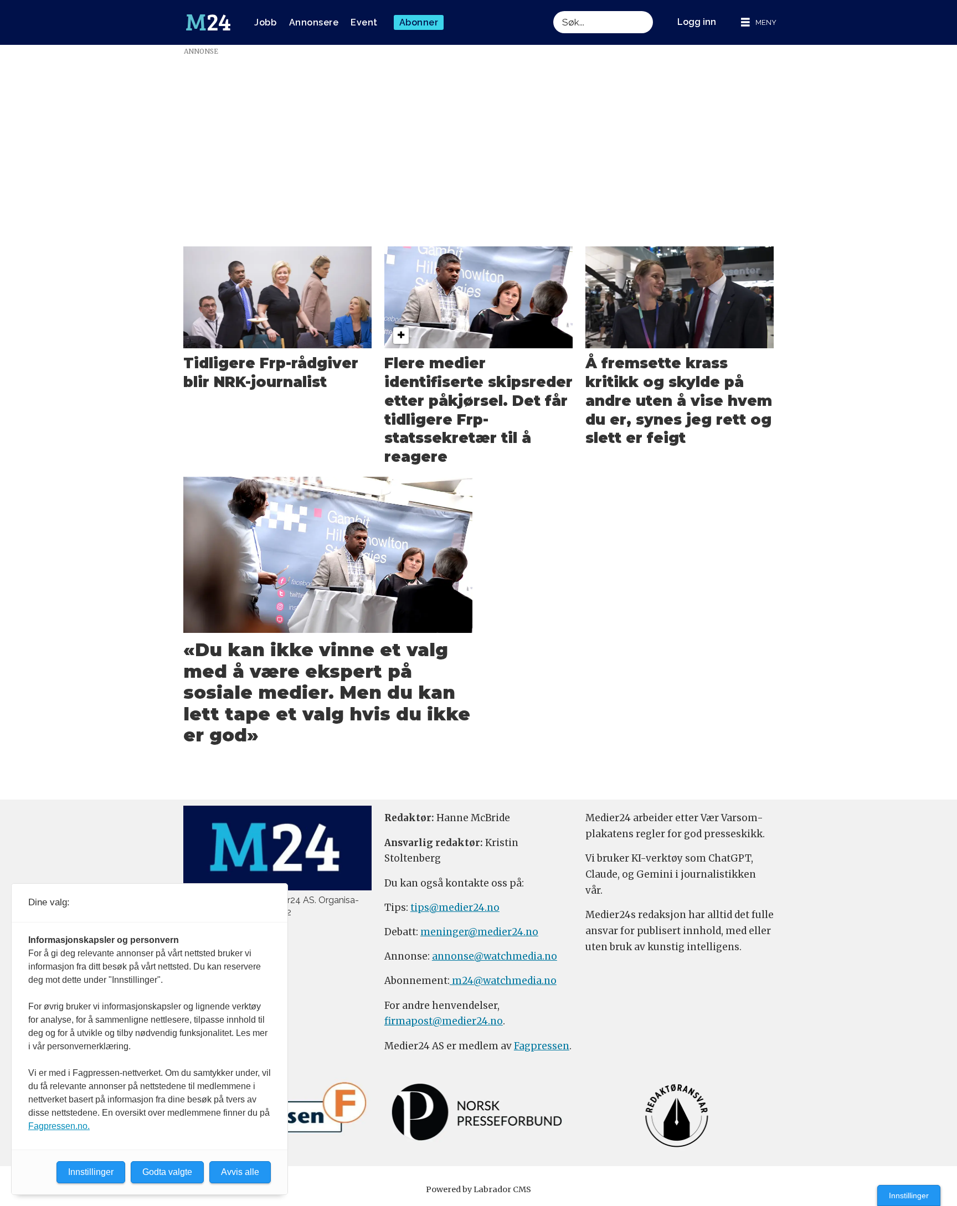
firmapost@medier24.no (443, 1021)
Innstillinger (909, 1195)
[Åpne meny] (759, 22)
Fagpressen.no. (59, 1126)
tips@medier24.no (455, 907)
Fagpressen (541, 1046)
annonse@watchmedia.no (494, 956)
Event (364, 22)
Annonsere (314, 22)
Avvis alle (240, 1172)
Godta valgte (167, 1172)
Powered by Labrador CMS (478, 1189)
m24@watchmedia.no (503, 981)
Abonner (419, 22)
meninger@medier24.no (479, 932)
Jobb (265, 22)
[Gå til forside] (208, 22)
